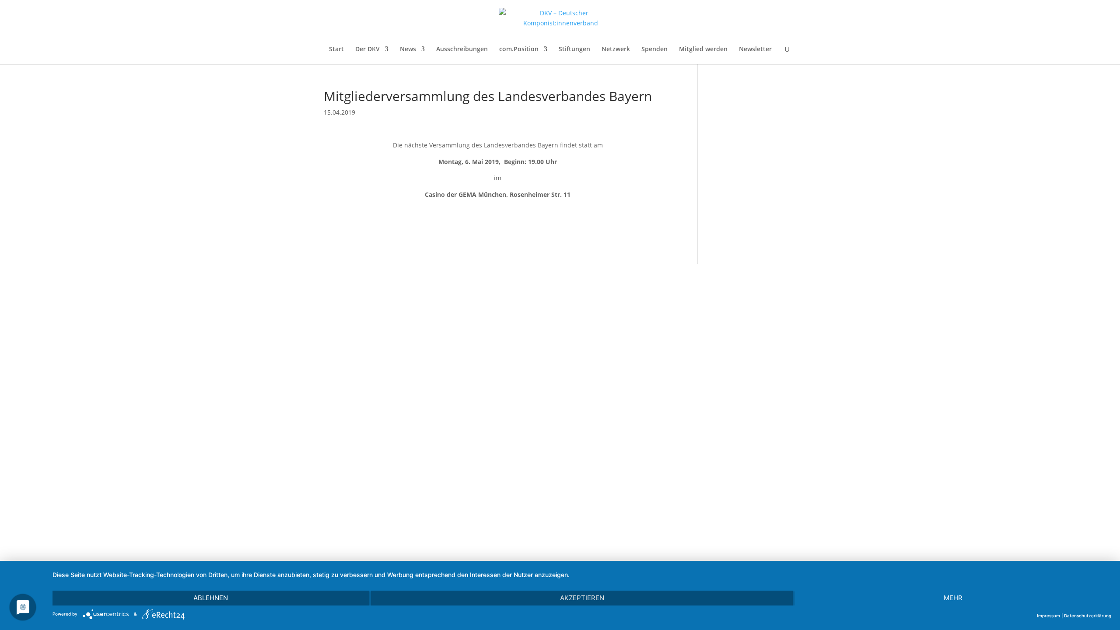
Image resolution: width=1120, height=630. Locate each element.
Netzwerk (616, 49)
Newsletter (755, 49)
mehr (953, 598)
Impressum (774, 338)
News (408, 49)
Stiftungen (574, 49)
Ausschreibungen (462, 49)
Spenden (654, 49)
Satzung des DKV (763, 370)
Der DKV (367, 49)
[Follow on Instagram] (409, 328)
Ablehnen (210, 598)
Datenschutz (771, 354)
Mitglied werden (703, 49)
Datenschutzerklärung (1087, 615)
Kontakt (780, 323)
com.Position (519, 49)
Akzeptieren (582, 598)
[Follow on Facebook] (378, 328)
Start (336, 49)
